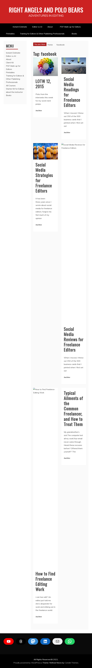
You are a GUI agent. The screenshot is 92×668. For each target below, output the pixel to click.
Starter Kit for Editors (15, 89)
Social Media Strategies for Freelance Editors (44, 177)
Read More (39, 111)
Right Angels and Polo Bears (46, 9)
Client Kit (10, 62)
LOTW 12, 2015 (43, 83)
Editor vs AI (37, 27)
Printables (10, 33)
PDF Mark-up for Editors (70, 27)
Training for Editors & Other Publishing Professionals (42, 33)
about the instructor (14, 92)
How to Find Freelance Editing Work (45, 581)
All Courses (11, 85)
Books (74, 33)
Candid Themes (71, 662)
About (50, 27)
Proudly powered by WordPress (27, 662)
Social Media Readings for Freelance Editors (72, 92)
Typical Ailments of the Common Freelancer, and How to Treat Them (73, 408)
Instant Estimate (20, 27)
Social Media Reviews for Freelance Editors (73, 339)
